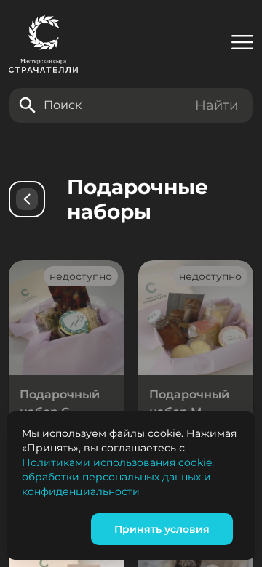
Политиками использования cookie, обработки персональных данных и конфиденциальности (118, 477)
